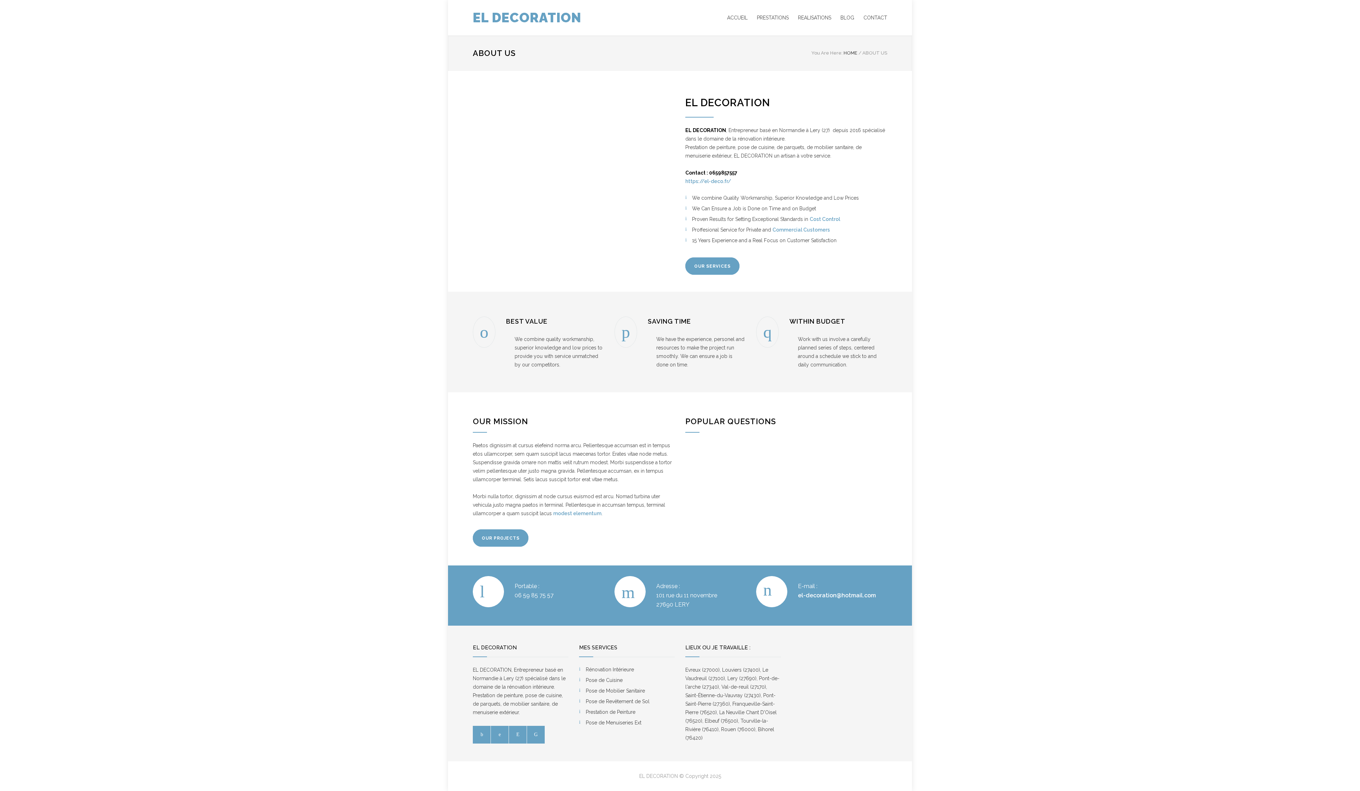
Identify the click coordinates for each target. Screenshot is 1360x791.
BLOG (847, 18)
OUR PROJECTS (501, 538)
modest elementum (577, 513)
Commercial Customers (801, 230)
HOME (850, 53)
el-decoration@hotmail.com (837, 595)
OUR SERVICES (712, 266)
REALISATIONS (814, 18)
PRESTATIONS (773, 18)
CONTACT (875, 18)
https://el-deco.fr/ (708, 181)
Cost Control (825, 219)
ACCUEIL (737, 18)
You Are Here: (827, 53)
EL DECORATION (527, 17)
